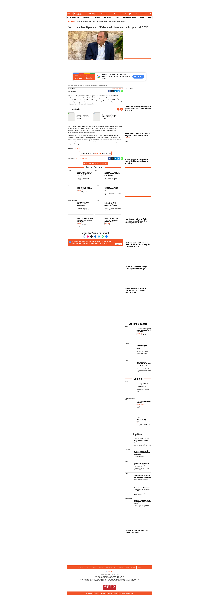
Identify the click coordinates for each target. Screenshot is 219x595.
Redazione (76, 89)
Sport (130, 17)
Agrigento (109, 13)
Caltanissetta (116, 13)
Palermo (97, 13)
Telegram (85, 17)
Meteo (105, 17)
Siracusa (138, 13)
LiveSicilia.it (71, 21)
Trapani (143, 13)
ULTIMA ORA (91, 13)
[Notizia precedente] (118, 109)
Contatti (96, 593)
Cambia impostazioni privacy (126, 593)
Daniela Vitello (140, 366)
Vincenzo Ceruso (140, 388)
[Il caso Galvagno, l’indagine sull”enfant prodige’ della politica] (105, 116)
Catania (103, 13)
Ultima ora (95, 17)
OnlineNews (128, 112)
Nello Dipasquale (78, 148)
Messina (127, 13)
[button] (126, 537)
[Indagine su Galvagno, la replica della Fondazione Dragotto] (80, 116)
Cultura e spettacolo (117, 17)
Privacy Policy (89, 593)
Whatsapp (74, 17)
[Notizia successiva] (121, 109)
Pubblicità (103, 593)
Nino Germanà (140, 422)
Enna (122, 13)
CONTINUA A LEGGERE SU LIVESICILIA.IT (95, 163)
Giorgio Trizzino (140, 404)
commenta (97, 153)
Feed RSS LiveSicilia (112, 593)
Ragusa (132, 13)
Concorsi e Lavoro (142, 17)
